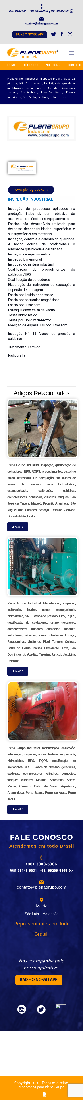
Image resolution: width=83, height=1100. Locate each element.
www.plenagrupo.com (31, 190)
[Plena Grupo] (33, 53)
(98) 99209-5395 (60, 11)
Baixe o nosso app (30, 34)
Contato (74, 65)
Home (11, 65)
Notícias (53, 65)
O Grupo (31, 65)
